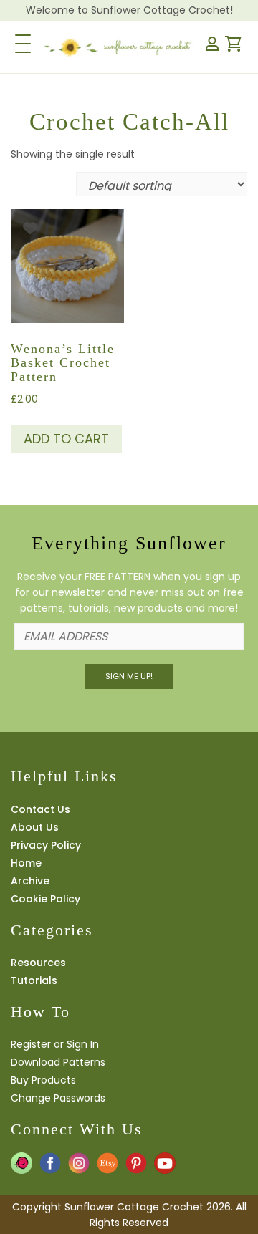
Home (26, 863)
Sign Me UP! (129, 676)
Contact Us (40, 809)
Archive (30, 881)
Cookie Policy (45, 899)
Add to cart (66, 439)
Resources (38, 962)
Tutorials (34, 980)
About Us (35, 827)
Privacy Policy (46, 845)
